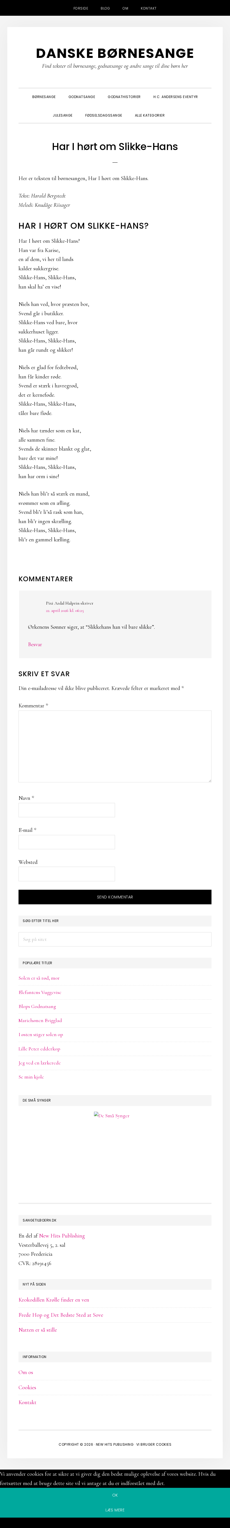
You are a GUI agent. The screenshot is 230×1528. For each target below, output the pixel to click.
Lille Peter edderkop (39, 1049)
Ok (115, 1495)
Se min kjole (31, 1077)
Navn (26, 798)
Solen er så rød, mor (39, 978)
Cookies (27, 1387)
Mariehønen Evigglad (40, 1020)
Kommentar (33, 705)
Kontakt (27, 1402)
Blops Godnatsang (37, 1006)
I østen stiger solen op (41, 1034)
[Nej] (115, 1524)
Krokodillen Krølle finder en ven (54, 1300)
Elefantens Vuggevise (40, 992)
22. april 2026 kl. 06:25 (65, 610)
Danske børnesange (115, 53)
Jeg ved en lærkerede (40, 1063)
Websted (28, 862)
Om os (26, 1372)
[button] (177, 110)
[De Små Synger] (115, 1143)
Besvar (35, 644)
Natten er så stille (38, 1330)
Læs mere (115, 1510)
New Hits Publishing (62, 1235)
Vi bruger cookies (154, 1444)
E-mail (27, 830)
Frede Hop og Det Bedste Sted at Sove (61, 1315)
